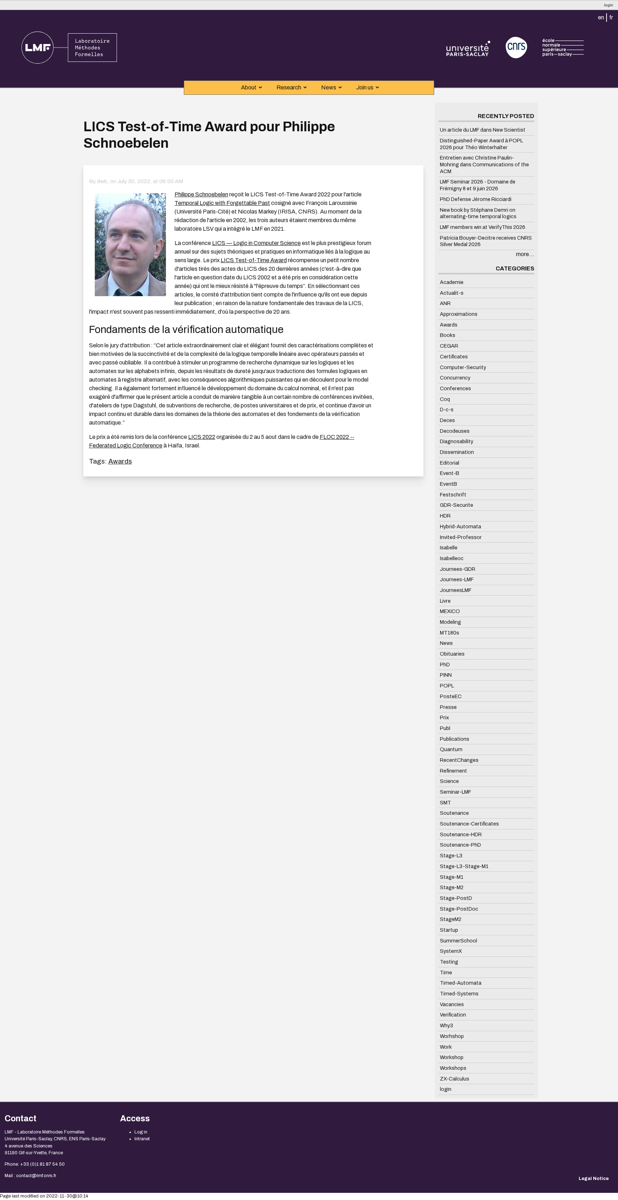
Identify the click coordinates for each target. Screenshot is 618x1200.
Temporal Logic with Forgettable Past (222, 203)
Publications (454, 738)
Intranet (142, 1138)
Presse (448, 707)
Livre (445, 600)
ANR (445, 303)
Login (608, 5)
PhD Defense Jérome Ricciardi (475, 199)
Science (449, 781)
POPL (447, 686)
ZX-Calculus (454, 1078)
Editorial (449, 462)
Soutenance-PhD (460, 845)
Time (446, 972)
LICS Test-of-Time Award (254, 260)
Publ (445, 728)
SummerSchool (458, 940)
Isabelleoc (452, 558)
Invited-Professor (461, 537)
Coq (445, 399)
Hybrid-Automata (460, 526)
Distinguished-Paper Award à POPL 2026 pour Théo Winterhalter (481, 144)
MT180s (449, 632)
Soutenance (454, 813)
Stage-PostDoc (459, 908)
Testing (449, 962)
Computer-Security (463, 367)
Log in (140, 1132)
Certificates (454, 356)
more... (525, 254)
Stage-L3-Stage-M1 (464, 866)
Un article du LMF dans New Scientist (482, 130)
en (601, 17)
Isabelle (448, 547)
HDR (445, 516)
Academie (452, 282)
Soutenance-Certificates (469, 824)
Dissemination (457, 452)
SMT (445, 802)
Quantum (451, 749)
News (328, 87)
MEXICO (450, 611)
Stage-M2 (452, 887)
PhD (445, 664)
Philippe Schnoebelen (201, 194)
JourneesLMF (455, 590)
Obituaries (452, 654)
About (248, 87)
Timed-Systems (459, 993)
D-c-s (446, 409)
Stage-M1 (452, 877)
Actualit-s (452, 292)
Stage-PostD (456, 898)
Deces (447, 420)
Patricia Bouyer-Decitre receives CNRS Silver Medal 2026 (486, 241)
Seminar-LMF (455, 792)
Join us (364, 87)
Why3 (446, 1025)
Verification (453, 1015)
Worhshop (452, 1036)
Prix (444, 717)
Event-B (449, 473)
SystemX (451, 951)
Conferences (455, 388)
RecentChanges (459, 760)
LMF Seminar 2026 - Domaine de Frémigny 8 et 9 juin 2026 (477, 185)
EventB (448, 484)
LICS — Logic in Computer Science (256, 243)
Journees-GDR (457, 569)
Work (446, 1046)
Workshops (453, 1068)
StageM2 (450, 919)
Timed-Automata (460, 983)
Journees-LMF (457, 579)
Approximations (458, 314)
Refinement (453, 770)
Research (288, 87)
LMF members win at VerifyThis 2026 (482, 227)
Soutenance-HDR (461, 834)
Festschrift (453, 495)
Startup (449, 930)
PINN (446, 675)
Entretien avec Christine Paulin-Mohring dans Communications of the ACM (484, 164)
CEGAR (449, 346)
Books (447, 335)
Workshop (452, 1057)
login (445, 1089)
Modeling (450, 622)
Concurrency (455, 378)
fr (611, 17)
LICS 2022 (201, 437)
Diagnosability (456, 441)
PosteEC (451, 696)
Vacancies (452, 1004)
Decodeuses (455, 431)
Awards (120, 461)
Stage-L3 (451, 855)
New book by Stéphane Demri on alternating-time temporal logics (478, 213)
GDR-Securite (456, 505)
